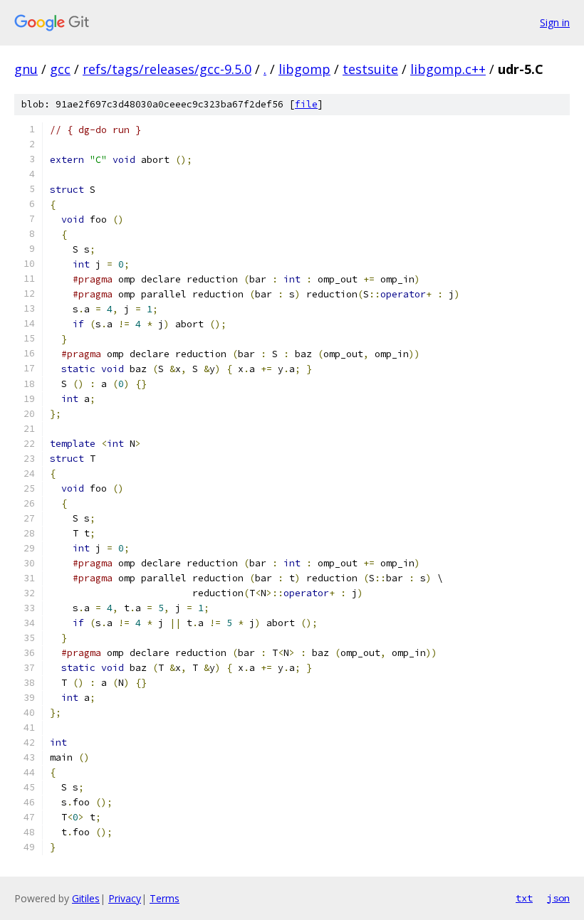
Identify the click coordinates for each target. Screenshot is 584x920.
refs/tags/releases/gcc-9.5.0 (167, 69)
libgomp (304, 69)
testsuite (370, 69)
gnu (26, 69)
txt (524, 898)
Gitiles (86, 898)
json (558, 898)
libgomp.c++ (448, 69)
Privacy (124, 898)
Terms (164, 898)
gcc (60, 69)
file (306, 104)
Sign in (555, 22)
